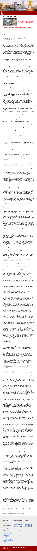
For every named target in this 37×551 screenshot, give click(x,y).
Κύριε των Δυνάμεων (28, 523)
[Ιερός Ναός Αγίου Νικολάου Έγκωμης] (2, 13)
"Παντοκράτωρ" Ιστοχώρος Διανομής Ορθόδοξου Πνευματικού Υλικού (13, 538)
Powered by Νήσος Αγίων (6, 548)
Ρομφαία (4, 541)
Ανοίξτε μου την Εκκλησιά (28, 524)
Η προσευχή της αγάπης (17, 530)
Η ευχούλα (26, 522)
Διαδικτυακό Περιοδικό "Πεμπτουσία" (8, 539)
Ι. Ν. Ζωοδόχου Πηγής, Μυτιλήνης (8, 540)
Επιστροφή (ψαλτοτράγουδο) (29, 526)
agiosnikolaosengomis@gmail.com (8, 532)
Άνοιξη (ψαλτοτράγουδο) (28, 525)
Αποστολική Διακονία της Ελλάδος (8, 536)
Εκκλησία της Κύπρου (6, 535)
